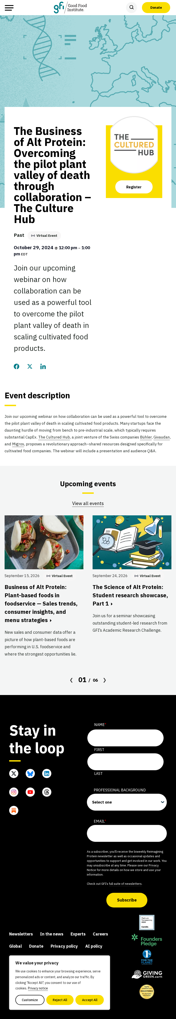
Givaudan (162, 437)
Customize (30, 1000)
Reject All (60, 1000)
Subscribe (127, 900)
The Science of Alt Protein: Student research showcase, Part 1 (130, 595)
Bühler (146, 437)
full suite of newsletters (125, 884)
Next (104, 680)
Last (98, 773)
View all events (88, 503)
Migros (18, 444)
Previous (71, 680)
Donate (156, 7)
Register (134, 187)
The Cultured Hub (54, 437)
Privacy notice (38, 988)
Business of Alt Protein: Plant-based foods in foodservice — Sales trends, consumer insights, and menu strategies (41, 603)
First (99, 749)
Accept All (89, 1000)
